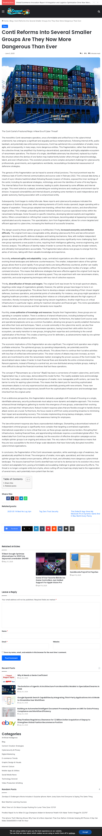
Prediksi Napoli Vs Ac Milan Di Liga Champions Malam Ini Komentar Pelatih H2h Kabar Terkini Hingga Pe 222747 (44, 813)
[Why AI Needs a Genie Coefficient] (9, 678)
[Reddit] (54, 528)
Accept (85, 832)
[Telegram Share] (21, 498)
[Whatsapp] (25, 498)
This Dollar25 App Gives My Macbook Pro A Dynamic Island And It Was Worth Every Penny (85, 513)
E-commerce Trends (10, 758)
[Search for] (99, 12)
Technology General (9, 779)
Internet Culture (8, 766)
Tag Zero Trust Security (48, 511)
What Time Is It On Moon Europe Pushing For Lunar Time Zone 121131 (29, 807)
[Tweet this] (12, 498)
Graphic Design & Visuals (11, 762)
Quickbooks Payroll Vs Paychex (84, 572)
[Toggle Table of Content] (26, 479)
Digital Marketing (8, 754)
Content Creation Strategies (13, 746)
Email (5, 642)
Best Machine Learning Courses (14, 802)
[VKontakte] (60, 528)
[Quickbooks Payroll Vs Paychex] (85, 561)
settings (72, 833)
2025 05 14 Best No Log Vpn (19, 511)
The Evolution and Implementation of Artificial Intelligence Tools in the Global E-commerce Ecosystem (55, 2)
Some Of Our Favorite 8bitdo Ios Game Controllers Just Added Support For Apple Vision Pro (50, 580)
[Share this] (8, 498)
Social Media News (9, 775)
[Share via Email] (66, 528)
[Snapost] (18, 11)
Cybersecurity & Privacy (11, 750)
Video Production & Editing (12, 783)
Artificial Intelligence (10, 738)
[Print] (72, 528)
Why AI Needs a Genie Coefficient (32, 675)
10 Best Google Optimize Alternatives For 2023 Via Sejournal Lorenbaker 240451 (15, 556)
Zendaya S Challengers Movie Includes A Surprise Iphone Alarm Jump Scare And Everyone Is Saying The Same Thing (47, 797)
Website (56, 642)
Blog (11, 21)
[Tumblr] (42, 528)
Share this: (9, 483)
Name (5, 631)
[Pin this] (17, 498)
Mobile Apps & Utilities (10, 771)
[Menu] (3, 12)
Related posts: (11, 486)
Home (5, 21)
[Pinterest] (48, 528)
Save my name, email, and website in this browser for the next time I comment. (35, 652)
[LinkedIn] (36, 528)
